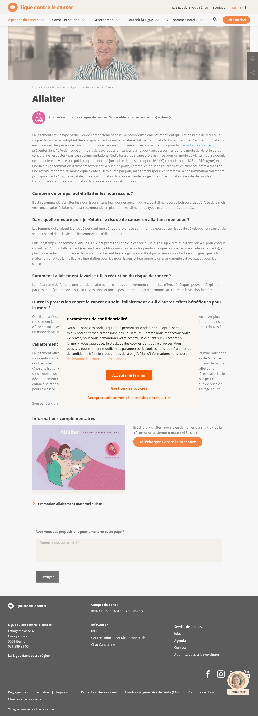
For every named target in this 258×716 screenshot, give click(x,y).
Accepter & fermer (129, 375)
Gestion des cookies (129, 388)
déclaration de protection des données (96, 359)
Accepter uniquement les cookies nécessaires (129, 398)
